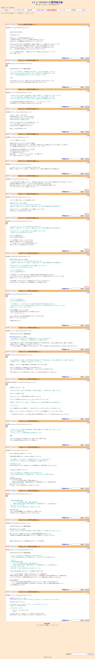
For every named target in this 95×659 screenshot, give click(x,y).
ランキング (62, 10)
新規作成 (29, 10)
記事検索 (73, 10)
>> (33, 13)
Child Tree (47, 657)
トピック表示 (51, 10)
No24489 (12, 598)
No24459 (13, 529)
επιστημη (13, 63)
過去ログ (84, 10)
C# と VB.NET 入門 (19, 10)
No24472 (13, 203)
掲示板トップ (7, 10)
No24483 (13, 336)
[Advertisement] (47, 19)
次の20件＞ (47, 623)
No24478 (13, 259)
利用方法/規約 (40, 10)
